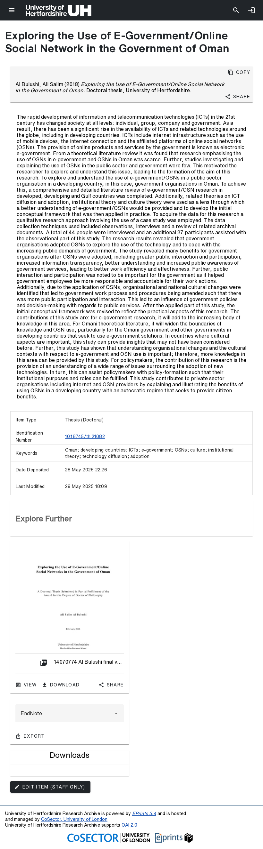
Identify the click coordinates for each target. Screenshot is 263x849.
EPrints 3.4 (144, 813)
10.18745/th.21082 (85, 436)
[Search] (236, 10)
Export (34, 736)
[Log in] (251, 10)
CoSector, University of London (74, 819)
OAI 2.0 (129, 824)
